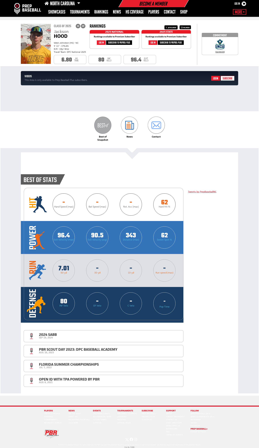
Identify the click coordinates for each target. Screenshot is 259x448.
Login (215, 78)
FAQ (168, 431)
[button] (103, 129)
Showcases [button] (56, 12)
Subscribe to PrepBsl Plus (119, 42)
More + (239, 12)
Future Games (100, 419)
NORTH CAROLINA (63, 4)
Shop (184, 12)
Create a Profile (52, 413)
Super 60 (97, 422)
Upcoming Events (101, 413)
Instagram (196, 419)
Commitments (51, 419)
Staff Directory (174, 422)
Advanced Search (52, 422)
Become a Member (153, 4)
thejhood (186, 28)
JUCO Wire (73, 422)
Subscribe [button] (147, 410)
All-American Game (102, 416)
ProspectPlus (148, 416)
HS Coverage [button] (135, 12)
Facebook (195, 425)
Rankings (48, 416)
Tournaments (80, 12)
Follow (195, 410)
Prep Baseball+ (149, 413)
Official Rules (124, 422)
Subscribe (227, 78)
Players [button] (153, 12)
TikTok (194, 422)
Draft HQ (73, 416)
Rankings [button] (101, 12)
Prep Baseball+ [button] (199, 428)
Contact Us (171, 419)
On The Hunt (74, 413)
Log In (237, 3)
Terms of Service (174, 434)
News (117, 12)
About (169, 413)
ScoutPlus (147, 419)
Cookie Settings (198, 431)
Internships (171, 428)
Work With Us (173, 425)
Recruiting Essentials (79, 419)
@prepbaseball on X (200, 413)
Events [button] (97, 410)
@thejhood (172, 28)
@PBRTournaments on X (202, 416)
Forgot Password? (175, 416)
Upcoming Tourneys (127, 413)
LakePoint (122, 416)
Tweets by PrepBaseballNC (202, 191)
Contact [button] (170, 12)
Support (171, 410)
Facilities (121, 419)
